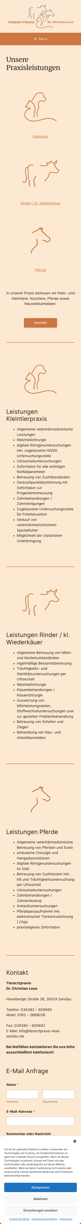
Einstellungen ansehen (40, 1210)
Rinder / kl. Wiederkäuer (41, 203)
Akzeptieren (40, 1187)
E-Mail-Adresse (20, 1112)
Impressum (66, 1218)
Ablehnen (40, 1199)
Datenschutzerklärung (45, 1218)
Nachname (50, 1101)
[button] (75, 1141)
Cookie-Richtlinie (19, 1218)
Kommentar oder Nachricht (28, 1134)
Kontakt (40, 323)
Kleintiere (40, 136)
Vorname (12, 1101)
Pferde (40, 270)
